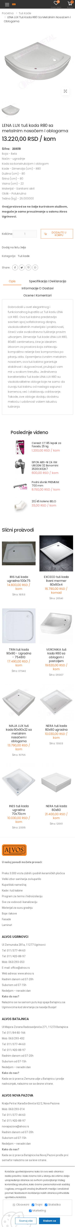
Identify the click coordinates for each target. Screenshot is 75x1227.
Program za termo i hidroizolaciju (22, 896)
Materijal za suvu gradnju (17, 907)
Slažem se (49, 1220)
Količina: (7, 234)
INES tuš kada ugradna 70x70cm (19, 810)
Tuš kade (25, 13)
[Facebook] (15, 267)
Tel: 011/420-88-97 (13, 956)
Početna (7, 13)
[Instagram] (28, 267)
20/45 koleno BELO (44, 501)
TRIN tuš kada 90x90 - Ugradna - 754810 (18, 653)
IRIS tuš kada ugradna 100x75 (18, 579)
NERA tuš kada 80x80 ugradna (56, 728)
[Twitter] (22, 267)
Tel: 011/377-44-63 (13, 950)
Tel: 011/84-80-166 (13, 1032)
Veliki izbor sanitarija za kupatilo (21, 879)
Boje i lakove (9, 913)
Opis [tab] (12, 281)
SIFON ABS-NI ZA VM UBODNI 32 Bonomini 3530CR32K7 (45, 465)
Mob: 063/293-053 (13, 962)
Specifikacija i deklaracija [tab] (47, 281)
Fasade (6, 919)
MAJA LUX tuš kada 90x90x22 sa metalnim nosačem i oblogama (19, 733)
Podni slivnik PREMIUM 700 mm (45, 484)
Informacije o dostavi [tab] (37, 288)
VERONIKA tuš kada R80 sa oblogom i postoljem (56, 655)
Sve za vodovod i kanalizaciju (19, 902)
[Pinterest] (35, 267)
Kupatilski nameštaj (14, 884)
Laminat (7, 925)
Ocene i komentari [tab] (37, 295)
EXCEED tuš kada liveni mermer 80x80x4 (56, 581)
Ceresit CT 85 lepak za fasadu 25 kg (46, 444)
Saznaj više (25, 1220)
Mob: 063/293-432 (13, 1038)
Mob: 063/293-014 (13, 1109)
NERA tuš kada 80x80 (56, 808)
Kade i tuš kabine (12, 890)
